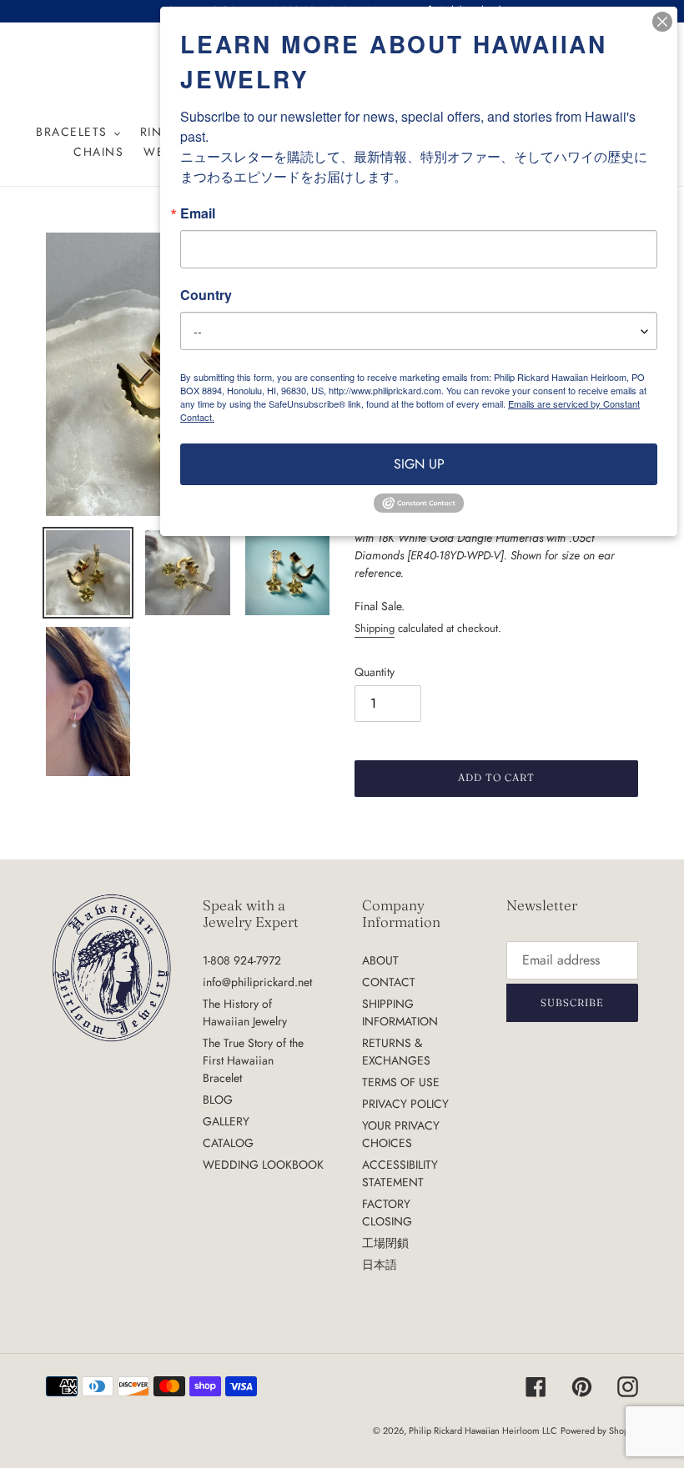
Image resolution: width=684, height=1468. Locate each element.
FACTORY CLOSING (387, 1212)
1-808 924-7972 (242, 960)
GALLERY (226, 1121)
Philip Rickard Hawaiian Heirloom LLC (483, 1430)
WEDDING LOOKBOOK (263, 1164)
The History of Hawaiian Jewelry (245, 1012)
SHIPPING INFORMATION (400, 1012)
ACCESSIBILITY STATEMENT (400, 1173)
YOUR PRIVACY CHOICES (401, 1134)
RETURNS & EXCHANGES (396, 1052)
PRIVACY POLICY (405, 1103)
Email (197, 213)
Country (206, 295)
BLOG (218, 1099)
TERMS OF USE (401, 1082)
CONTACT (388, 982)
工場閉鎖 (385, 1243)
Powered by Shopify (599, 1430)
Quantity (375, 672)
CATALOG (228, 1143)
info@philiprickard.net (257, 982)
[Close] (662, 22)
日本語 (379, 1264)
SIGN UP (419, 463)
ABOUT (380, 960)
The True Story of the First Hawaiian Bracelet (253, 1060)
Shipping (375, 628)
